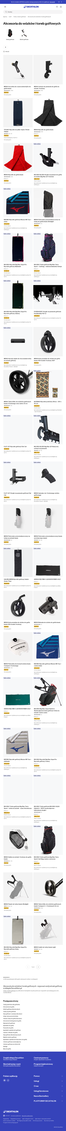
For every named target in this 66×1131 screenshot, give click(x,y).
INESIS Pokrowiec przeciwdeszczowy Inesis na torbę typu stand (48, 537)
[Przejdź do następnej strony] (38, 967)
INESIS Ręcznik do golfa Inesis (43, 129)
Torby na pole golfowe (9, 1011)
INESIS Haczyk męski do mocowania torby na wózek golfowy (18, 359)
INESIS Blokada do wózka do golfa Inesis (47, 622)
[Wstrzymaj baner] (59, 2)
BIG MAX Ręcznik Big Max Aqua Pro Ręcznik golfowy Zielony (15, 312)
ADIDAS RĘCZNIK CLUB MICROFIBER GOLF (47, 579)
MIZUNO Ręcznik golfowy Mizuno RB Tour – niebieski (18, 760)
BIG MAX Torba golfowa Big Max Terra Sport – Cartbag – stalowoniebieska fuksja (48, 265)
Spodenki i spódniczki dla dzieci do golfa (15, 1039)
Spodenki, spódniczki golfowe (12, 1030)
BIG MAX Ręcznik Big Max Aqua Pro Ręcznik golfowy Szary (15, 948)
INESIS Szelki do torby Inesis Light (45, 947)
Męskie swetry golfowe (9, 1037)
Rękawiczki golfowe (9, 1023)
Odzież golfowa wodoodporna (12, 1041)
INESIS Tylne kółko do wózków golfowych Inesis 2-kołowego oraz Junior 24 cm (17, 402)
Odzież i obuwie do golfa (10, 1032)
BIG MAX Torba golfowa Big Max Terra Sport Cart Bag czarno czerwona (46, 858)
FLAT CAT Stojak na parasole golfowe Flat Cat (17, 494)
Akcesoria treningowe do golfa (12, 1021)
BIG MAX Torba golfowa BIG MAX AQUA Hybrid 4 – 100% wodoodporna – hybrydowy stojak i (47, 808)
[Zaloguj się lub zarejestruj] (57, 7)
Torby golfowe (10, 39)
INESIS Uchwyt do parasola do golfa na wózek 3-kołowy (46, 87)
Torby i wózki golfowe (9, 990)
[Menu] (5, 7)
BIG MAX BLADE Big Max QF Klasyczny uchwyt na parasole (46, 447)
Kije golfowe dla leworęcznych (12, 1035)
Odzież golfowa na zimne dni (11, 1044)
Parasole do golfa (8, 1028)
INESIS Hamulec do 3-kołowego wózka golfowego (46, 494)
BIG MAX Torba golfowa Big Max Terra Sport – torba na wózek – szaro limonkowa (18, 807)
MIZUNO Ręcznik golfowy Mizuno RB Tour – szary (18, 220)
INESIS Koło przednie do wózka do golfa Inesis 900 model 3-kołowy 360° (47, 359)
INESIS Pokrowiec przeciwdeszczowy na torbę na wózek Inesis (17, 537)
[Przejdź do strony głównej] (31, 7)
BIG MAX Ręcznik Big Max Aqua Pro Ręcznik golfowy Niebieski (15, 265)
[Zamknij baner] (61, 2)
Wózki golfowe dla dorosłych (11, 1009)
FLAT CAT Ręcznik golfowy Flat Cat (15, 446)
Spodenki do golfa (8, 1025)
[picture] (18, 69)
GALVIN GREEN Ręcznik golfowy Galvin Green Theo (16, 580)
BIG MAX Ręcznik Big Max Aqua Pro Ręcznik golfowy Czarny (45, 760)
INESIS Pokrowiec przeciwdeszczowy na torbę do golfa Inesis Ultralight (47, 220)
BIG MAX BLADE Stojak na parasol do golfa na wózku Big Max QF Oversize (48, 175)
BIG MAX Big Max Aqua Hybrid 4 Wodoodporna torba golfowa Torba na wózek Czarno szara (47, 710)
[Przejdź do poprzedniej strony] (28, 967)
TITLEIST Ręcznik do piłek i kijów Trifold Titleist (17, 130)
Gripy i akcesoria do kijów (10, 1016)
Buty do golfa (7, 1048)
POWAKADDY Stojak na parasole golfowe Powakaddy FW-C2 (47, 312)
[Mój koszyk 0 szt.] (61, 7)
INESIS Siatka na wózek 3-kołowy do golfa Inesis (18, 858)
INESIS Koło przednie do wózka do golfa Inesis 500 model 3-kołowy (17, 623)
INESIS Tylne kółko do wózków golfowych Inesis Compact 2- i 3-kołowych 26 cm (47, 905)
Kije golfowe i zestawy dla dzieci (12, 1014)
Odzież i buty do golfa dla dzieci (12, 1018)
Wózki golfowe (24, 39)
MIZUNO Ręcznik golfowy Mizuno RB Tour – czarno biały (48, 665)
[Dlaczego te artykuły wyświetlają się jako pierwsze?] (4, 51)
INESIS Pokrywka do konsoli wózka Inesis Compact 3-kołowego (17, 665)
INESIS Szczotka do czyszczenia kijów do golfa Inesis (17, 87)
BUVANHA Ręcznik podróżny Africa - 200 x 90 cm (48, 402)
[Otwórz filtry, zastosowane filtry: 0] (5, 47)
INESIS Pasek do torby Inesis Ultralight (16, 904)
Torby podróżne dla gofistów (11, 1004)
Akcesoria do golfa (8, 1007)
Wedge (5, 1046)
